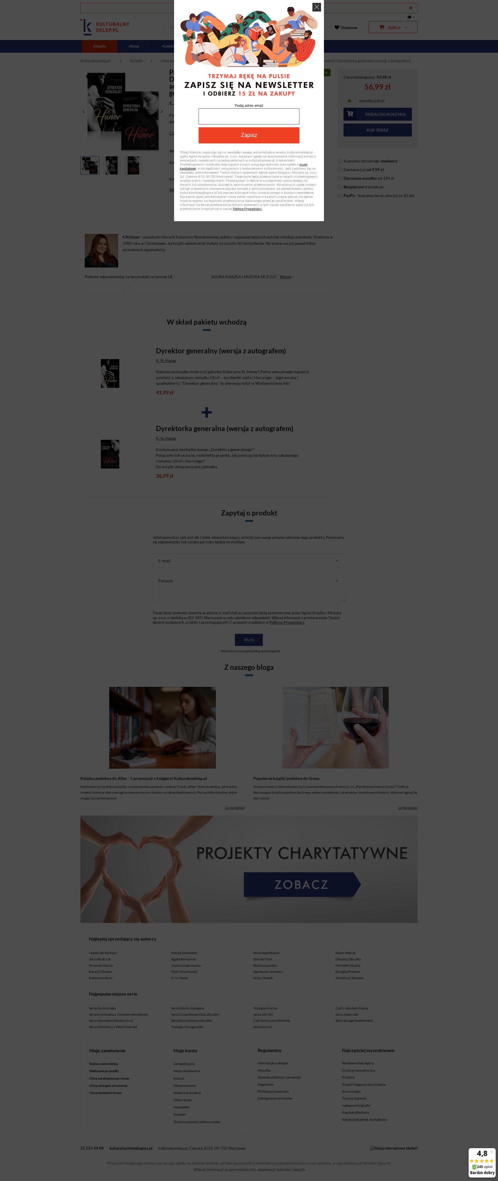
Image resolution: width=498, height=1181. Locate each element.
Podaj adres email (249, 106)
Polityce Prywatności (247, 209)
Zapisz (249, 135)
